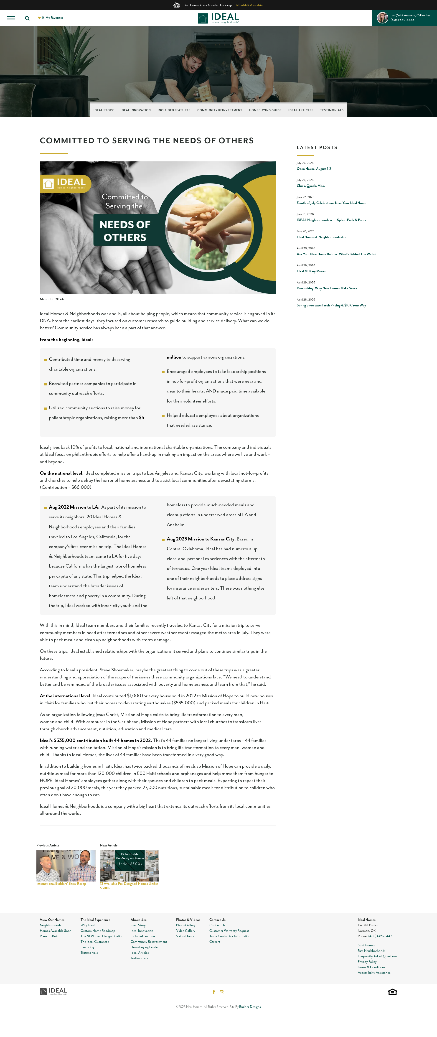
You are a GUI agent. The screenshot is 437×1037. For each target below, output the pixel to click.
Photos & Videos (188, 920)
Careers (214, 942)
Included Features (174, 110)
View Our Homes (52, 920)
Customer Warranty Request (229, 931)
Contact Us (217, 920)
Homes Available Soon (55, 931)
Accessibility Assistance (374, 973)
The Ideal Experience (95, 920)
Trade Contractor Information (229, 936)
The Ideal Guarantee (95, 942)
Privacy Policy (367, 962)
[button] (27, 18)
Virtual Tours (185, 936)
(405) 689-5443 (380, 936)
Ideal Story (104, 110)
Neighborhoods (50, 925)
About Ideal (139, 920)
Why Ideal (88, 925)
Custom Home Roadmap (98, 931)
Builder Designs (250, 1007)
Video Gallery (185, 931)
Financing (87, 947)
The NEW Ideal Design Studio (101, 936)
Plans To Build (49, 936)
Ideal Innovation (136, 110)
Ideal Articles (300, 110)
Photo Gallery (186, 925)
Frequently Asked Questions (377, 956)
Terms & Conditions (371, 967)
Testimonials (332, 110)
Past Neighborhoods (372, 951)
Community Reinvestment (219, 110)
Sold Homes (366, 945)
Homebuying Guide (265, 110)
